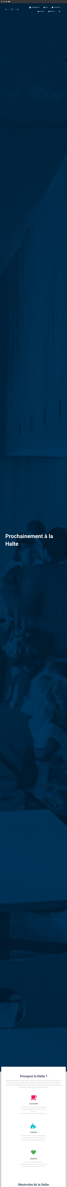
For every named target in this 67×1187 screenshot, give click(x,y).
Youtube (9, 2)
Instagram (2, 2)
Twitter (6, 2)
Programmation (35, 7)
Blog (46, 7)
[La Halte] (12, 9)
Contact (52, 11)
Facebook (4, 2)
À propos (42, 11)
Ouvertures (57, 7)
